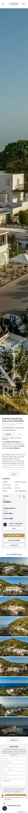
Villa (9, 423)
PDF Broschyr (14, 545)
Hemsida (4, 423)
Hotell (12, 423)
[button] (20, 496)
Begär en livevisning (14, 540)
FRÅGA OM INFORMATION (14, 535)
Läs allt (14, 474)
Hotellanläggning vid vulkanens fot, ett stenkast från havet (13, 424)
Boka (14, 528)
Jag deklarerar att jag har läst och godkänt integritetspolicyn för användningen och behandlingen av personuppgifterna (14, 790)
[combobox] (14, 777)
